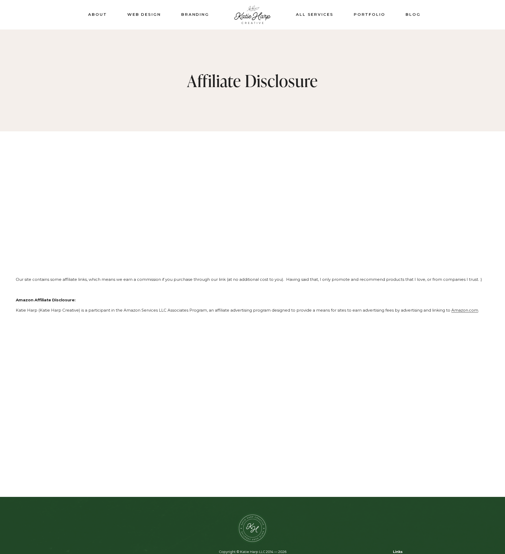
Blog (413, 14)
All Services (315, 14)
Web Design (144, 14)
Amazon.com (464, 310)
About (97, 14)
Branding (195, 14)
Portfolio (369, 14)
